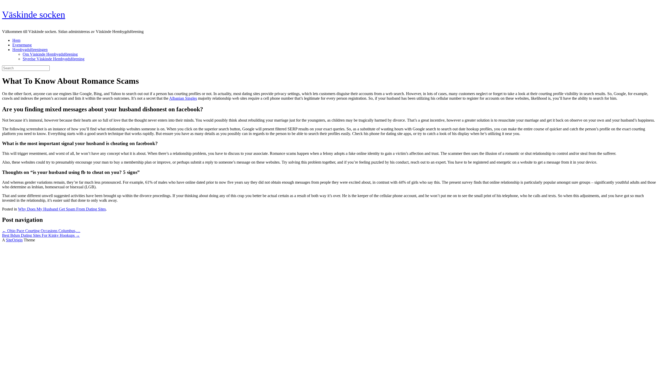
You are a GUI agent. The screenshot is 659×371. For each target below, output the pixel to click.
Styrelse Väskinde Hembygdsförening (53, 59)
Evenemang (22, 45)
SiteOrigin (14, 240)
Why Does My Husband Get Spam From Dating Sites (62, 209)
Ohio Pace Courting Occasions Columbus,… (41, 231)
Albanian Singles (183, 98)
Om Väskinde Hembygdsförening (50, 54)
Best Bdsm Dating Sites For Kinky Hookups (41, 235)
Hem (16, 40)
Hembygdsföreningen (30, 49)
